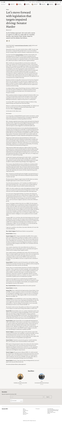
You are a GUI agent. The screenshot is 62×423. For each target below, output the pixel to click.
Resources (56, 2)
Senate (3, 2)
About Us (33, 2)
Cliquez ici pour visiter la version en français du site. (31, 0)
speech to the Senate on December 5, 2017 (23, 45)
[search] (60, 2)
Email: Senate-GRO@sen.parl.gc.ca (53, 409)
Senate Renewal (38, 2)
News (30, 2)
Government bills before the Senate (42, 382)
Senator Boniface (19, 54)
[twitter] (7, 41)
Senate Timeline (51, 2)
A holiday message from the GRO (20, 382)
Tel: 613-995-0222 (50, 408)
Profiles (43, 2)
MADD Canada (18, 108)
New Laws (46, 2)
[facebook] (9, 41)
